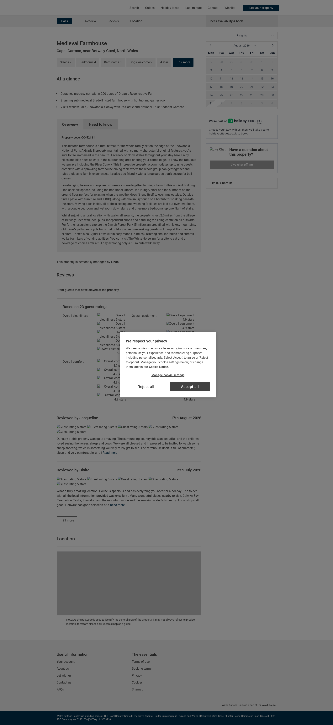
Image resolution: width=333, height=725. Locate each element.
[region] (168, 364)
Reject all (146, 386)
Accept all (190, 386)
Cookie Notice (158, 367)
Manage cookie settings (167, 375)
